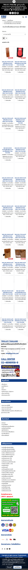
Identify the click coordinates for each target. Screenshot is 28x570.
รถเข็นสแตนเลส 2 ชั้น (7, 458)
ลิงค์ (3, 388)
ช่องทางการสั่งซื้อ (6, 405)
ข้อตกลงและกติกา (6, 395)
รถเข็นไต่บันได (5, 465)
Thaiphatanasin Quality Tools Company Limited (15, 556)
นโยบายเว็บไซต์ (5, 393)
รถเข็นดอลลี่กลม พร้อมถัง (8, 473)
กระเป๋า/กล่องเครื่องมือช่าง (8, 432)
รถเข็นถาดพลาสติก (6, 478)
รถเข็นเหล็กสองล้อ (6, 489)
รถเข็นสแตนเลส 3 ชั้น (7, 460)
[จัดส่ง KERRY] (8, 539)
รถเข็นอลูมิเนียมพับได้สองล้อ (8, 471)
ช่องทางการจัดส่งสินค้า (7, 407)
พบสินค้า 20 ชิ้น (5, 42)
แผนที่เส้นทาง (5, 386)
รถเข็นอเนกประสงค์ (6, 491)
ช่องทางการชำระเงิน (6, 409)
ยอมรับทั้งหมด (17, 567)
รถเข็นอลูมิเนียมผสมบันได (8, 482)
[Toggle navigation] (26, 17)
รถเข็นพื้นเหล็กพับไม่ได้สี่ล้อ (8, 449)
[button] (22, 17)
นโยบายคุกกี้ (10, 564)
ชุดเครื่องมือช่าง (5, 433)
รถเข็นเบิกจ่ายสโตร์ (6, 485)
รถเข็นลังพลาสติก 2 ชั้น (7, 474)
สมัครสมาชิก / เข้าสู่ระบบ (8, 391)
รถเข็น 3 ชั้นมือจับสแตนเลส (8, 455)
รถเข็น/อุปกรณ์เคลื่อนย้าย (8, 426)
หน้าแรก (4, 423)
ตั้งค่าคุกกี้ (9, 567)
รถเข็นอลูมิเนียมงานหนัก (7, 469)
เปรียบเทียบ (8, 72)
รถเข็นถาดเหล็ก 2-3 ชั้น (7, 464)
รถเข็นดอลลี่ (5, 467)
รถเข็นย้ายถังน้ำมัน (6, 428)
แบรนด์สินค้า (5, 424)
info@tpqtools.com (12, 353)
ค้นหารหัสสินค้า (5, 435)
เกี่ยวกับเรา (4, 384)
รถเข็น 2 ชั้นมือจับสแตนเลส (8, 453)
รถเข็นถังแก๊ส (5, 483)
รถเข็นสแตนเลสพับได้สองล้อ (8, 462)
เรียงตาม (4, 31)
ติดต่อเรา (4, 390)
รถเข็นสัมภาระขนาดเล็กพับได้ (9, 480)
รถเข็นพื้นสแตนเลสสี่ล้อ (7, 456)
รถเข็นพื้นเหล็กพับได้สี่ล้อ (8, 447)
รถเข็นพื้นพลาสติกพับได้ (7, 476)
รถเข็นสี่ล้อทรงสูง (6, 487)
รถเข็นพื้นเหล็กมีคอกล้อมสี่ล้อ (9, 451)
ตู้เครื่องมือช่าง (5, 430)
